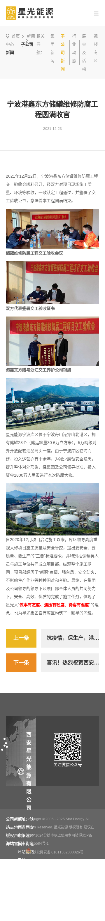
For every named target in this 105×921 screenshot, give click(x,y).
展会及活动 (84, 52)
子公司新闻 (63, 52)
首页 (16, 36)
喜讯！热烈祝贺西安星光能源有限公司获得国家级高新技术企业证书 (73, 663)
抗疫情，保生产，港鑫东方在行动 (73, 638)
